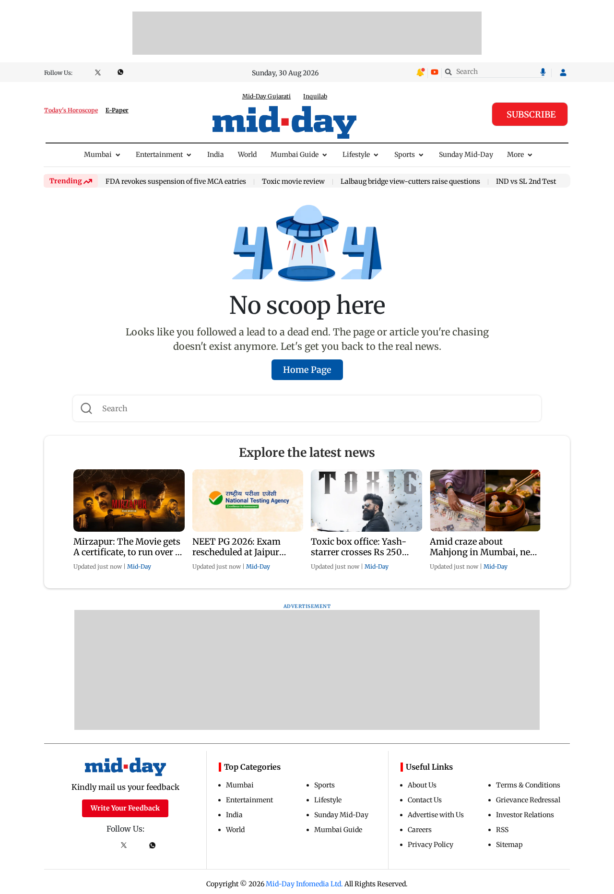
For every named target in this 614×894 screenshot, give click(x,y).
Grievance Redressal (528, 800)
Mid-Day (139, 566)
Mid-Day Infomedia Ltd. (304, 884)
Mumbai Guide (295, 154)
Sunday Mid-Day (466, 154)
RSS (502, 829)
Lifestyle (356, 154)
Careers (420, 829)
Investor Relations (525, 815)
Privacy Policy (430, 844)
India (215, 154)
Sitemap (509, 844)
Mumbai (98, 154)
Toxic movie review (293, 182)
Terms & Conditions (528, 785)
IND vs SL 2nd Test (526, 182)
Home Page (307, 369)
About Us (422, 785)
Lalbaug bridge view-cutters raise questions (410, 182)
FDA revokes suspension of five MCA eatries (176, 182)
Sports (404, 154)
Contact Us (425, 800)
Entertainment (159, 154)
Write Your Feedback (125, 808)
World (247, 154)
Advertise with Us (436, 815)
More (515, 154)
